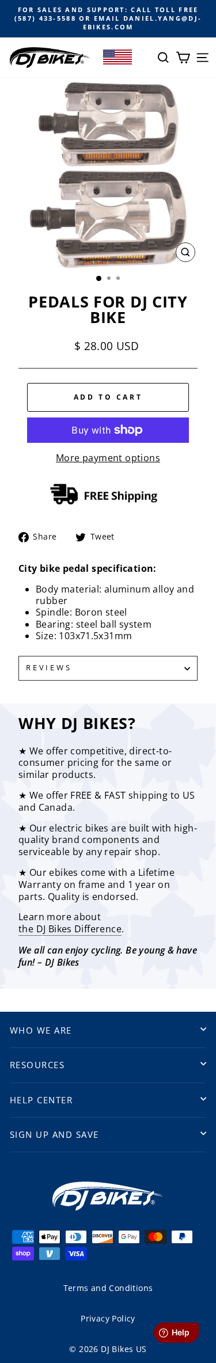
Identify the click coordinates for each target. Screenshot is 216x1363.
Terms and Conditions (108, 1287)
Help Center (41, 1100)
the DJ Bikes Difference (70, 929)
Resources (37, 1064)
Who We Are (41, 1030)
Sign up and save (54, 1134)
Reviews (48, 668)
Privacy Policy (108, 1318)
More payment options (108, 458)
